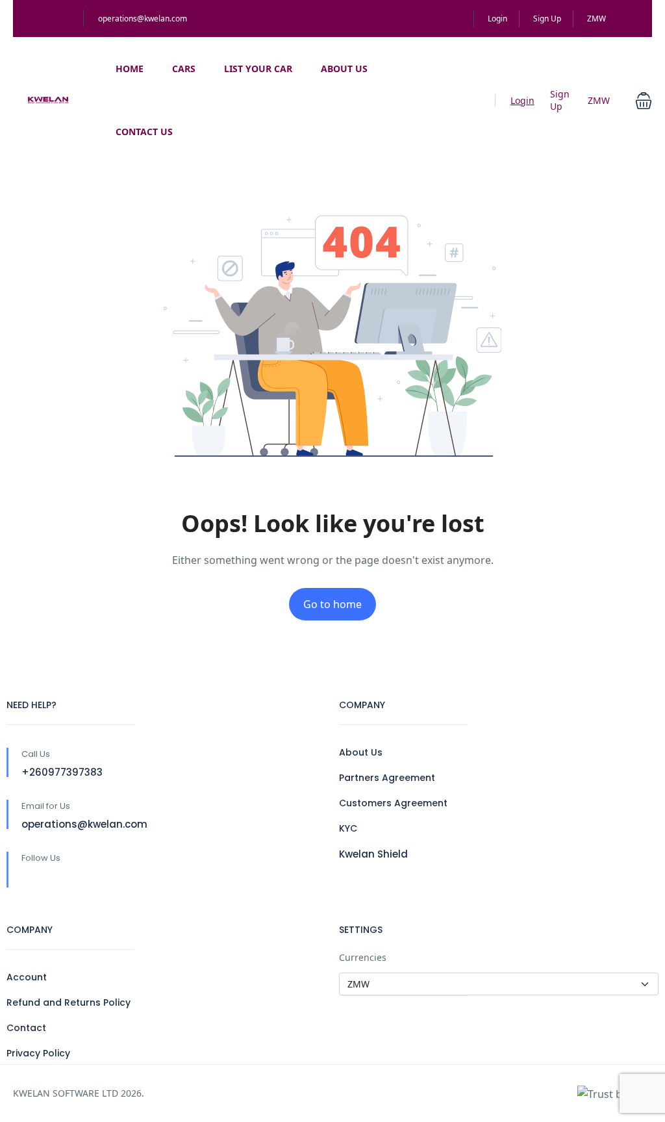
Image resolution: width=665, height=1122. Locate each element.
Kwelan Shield (373, 854)
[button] (643, 100)
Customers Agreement (393, 803)
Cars (183, 68)
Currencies (362, 957)
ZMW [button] (597, 18)
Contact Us (144, 131)
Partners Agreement (387, 777)
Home (130, 68)
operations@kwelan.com (142, 18)
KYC (348, 828)
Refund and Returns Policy (68, 1002)
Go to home (332, 604)
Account (26, 977)
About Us (344, 68)
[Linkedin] (57, 879)
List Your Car (258, 68)
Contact (26, 1027)
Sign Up (547, 18)
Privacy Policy (38, 1053)
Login (497, 18)
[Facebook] (29, 879)
